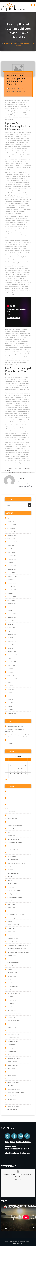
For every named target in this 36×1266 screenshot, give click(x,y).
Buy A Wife (10, 846)
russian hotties (12, 1075)
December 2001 (12, 603)
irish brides (11, 1007)
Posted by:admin (13, 88)
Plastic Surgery (12, 1054)
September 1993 (12, 679)
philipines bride (12, 1051)
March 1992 (11, 699)
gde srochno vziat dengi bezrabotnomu (18, 952)
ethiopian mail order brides (15, 935)
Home (18, 42)
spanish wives (11, 1085)
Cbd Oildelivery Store (13, 873)
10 (8, 794)
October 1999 (11, 627)
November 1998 (12, 634)
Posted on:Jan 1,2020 (14, 91)
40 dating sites (12, 811)
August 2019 (11, 545)
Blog (9, 832)
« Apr (6, 779)
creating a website (13, 894)
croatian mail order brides (15, 897)
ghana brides (11, 959)
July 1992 (10, 692)
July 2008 (10, 562)
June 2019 (10, 549)
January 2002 (11, 600)
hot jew (9, 979)
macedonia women (13, 1030)
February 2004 (12, 583)
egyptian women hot (13, 924)
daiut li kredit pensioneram (15, 900)
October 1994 (11, 665)
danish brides (11, 904)
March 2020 (11, 521)
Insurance (10, 996)
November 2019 (12, 535)
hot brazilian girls (12, 972)
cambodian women (13, 853)
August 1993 (11, 682)
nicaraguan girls (12, 1044)
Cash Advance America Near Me (16, 863)
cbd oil (9, 866)
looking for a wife (12, 1027)
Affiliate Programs (12, 818)
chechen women (12, 883)
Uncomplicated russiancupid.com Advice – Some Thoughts (19, 44)
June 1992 (10, 696)
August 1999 (11, 631)
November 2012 (12, 555)
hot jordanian (11, 983)
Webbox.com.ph (18, 1243)
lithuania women (12, 1024)
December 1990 (12, 713)
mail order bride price (13, 1037)
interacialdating (12, 1000)
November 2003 (12, 590)
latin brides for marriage (14, 1013)
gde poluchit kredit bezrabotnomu (17, 948)
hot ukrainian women (13, 989)
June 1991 (10, 703)
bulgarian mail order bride (15, 842)
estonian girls (11, 931)
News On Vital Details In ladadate (20, 472)
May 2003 (10, 593)
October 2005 (11, 572)
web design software (13, 1106)
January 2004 (11, 586)
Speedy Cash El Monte (14, 1089)
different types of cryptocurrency (16, 914)
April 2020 (10, 518)
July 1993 (10, 685)
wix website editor (12, 1109)
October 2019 (11, 538)
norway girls (11, 1048)
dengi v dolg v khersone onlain (16, 911)
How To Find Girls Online (14, 993)
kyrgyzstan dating (12, 1010)
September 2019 (12, 542)
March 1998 (11, 638)
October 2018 (11, 552)
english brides (11, 928)
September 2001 (12, 607)
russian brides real (13, 1065)
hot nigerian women (13, 986)
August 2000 (11, 620)
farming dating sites (13, 938)
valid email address (13, 1102)
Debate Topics (11, 907)
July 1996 (10, 648)
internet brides (11, 1003)
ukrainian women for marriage (16, 1092)
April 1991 (10, 709)
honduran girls (11, 969)
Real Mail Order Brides (14, 1058)
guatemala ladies (12, 965)
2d (8, 801)
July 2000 (10, 624)
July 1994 (10, 668)
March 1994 (11, 672)
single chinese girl (12, 1078)
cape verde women (13, 859)
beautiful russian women (14, 822)
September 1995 (12, 655)
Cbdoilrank (10, 880)
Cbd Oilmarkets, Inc (13, 876)
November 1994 (12, 662)
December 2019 (12, 531)
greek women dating (13, 962)
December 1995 (12, 651)
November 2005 (12, 569)
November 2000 (12, 617)
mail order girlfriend (13, 1041)
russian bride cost (12, 1061)
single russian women (13, 1082)
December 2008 (12, 559)
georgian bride (12, 955)
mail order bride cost (13, 1034)
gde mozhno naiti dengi (14, 941)
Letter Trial (10, 743)
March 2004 (11, 579)
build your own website (14, 839)
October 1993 (11, 675)
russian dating (11, 1068)
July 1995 (10, 658)
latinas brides (11, 1017)
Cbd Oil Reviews (12, 870)
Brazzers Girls (11, 835)
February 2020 (12, 525)
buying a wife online (13, 849)
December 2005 (12, 566)
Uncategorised (12, 1096)
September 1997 (12, 641)
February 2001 (12, 614)
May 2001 (10, 610)
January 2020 (11, 528)
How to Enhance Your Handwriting (17, 740)
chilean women (12, 887)
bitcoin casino (11, 829)
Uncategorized (12, 1099)
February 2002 (12, 596)
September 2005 (12, 576)
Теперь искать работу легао (16, 726)
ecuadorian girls (12, 918)
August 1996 (11, 644)
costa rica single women (14, 890)
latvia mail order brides (14, 1020)
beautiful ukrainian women (15, 825)
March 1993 (11, 689)
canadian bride (12, 856)
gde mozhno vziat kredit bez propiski (18, 945)
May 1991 (10, 706)
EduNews (10, 921)
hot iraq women (12, 976)
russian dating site (13, 1072)
